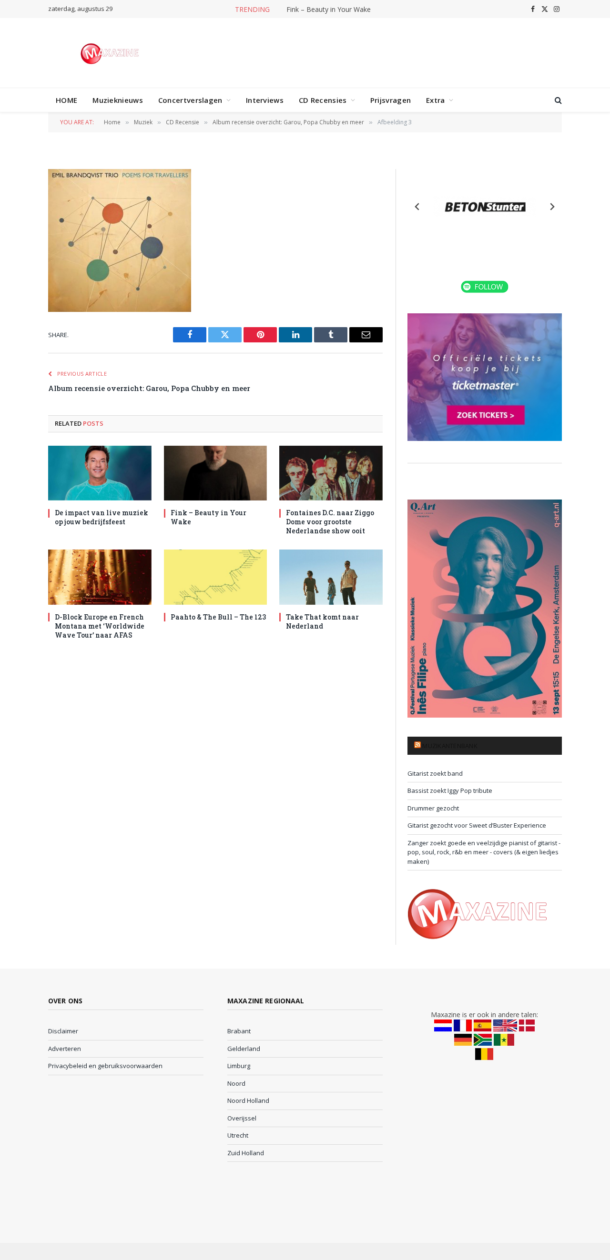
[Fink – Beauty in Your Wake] (215, 473)
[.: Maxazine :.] (110, 53)
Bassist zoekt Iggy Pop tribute (449, 790)
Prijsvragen (390, 100)
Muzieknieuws (117, 100)
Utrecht (237, 1135)
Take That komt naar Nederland (322, 621)
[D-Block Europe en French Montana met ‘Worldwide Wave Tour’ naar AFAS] (100, 577)
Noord (236, 1083)
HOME (66, 100)
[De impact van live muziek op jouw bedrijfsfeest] (100, 473)
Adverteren (64, 1048)
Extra (435, 100)
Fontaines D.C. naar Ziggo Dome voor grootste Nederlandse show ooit (330, 521)
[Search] (557, 100)
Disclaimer (63, 1031)
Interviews (265, 100)
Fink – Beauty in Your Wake (328, 9)
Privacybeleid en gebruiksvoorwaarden (105, 1065)
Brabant (239, 1031)
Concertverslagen (190, 100)
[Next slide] (552, 206)
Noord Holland (248, 1100)
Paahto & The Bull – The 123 (218, 616)
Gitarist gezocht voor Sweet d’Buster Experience (476, 825)
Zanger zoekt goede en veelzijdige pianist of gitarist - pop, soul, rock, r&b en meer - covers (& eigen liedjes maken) (483, 852)
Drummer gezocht (433, 808)
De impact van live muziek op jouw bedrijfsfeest (101, 517)
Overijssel (241, 1118)
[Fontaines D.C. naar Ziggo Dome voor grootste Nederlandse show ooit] (331, 473)
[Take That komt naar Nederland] (331, 577)
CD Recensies (323, 100)
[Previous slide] (417, 206)
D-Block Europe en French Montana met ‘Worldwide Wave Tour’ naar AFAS (99, 626)
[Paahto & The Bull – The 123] (215, 577)
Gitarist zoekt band (435, 773)
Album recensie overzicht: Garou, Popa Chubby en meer (149, 388)
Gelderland (243, 1048)
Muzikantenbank (450, 745)
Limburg (238, 1065)
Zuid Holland (245, 1153)
